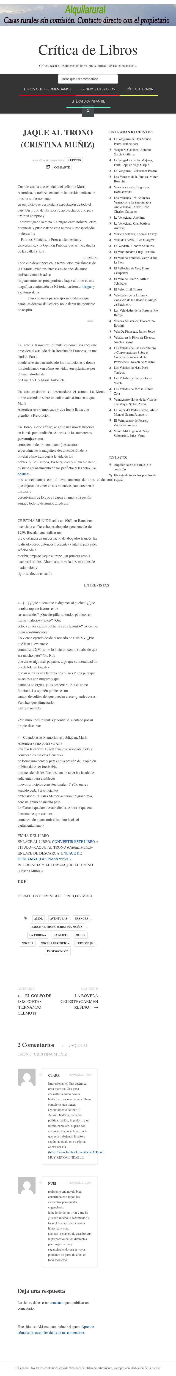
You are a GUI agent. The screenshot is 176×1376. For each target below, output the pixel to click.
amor (38, 918)
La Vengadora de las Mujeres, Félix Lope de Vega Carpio (133, 162)
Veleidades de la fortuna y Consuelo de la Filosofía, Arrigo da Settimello (135, 300)
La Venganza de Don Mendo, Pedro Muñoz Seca (133, 141)
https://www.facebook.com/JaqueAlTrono (76, 1152)
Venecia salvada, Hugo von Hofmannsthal (131, 189)
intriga (86, 286)
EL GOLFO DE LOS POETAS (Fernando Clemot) (34, 1004)
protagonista (58, 951)
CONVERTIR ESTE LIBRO (73, 841)
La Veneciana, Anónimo (129, 217)
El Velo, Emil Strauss (128, 289)
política (23, 473)
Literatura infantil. (88, 101)
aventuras (58, 918)
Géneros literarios (98, 89)
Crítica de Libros (88, 49)
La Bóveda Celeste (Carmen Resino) (79, 1001)
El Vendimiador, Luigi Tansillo (134, 252)
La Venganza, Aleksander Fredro (135, 170)
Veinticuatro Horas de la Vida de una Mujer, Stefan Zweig (135, 401)
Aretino (74, 160)
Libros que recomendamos (47, 89)
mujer (80, 935)
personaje (85, 943)
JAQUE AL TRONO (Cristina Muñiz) (57, 927)
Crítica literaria (139, 89)
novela (27, 943)
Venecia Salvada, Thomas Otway (135, 234)
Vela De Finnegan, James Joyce (134, 331)
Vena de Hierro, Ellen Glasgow (134, 240)
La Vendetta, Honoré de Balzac (134, 246)
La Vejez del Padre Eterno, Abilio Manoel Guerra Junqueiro (136, 412)
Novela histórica (55, 943)
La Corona (37, 935)
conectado (57, 1302)
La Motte (61, 935)
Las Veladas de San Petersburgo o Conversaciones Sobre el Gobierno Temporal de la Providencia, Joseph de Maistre (135, 355)
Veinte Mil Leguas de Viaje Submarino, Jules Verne (132, 433)
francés (81, 918)
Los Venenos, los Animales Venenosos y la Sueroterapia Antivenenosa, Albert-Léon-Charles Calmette (132, 204)
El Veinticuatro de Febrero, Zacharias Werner (131, 422)
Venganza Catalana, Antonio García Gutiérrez (132, 151)
